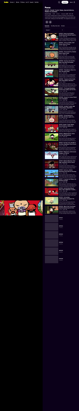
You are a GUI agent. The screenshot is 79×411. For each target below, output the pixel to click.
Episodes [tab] (47, 25)
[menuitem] (12, 2)
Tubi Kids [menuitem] (36, 2)
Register (65, 2)
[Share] (50, 22)
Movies (17, 2)
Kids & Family (48, 14)
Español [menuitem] (31, 2)
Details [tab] (63, 25)
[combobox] (54, 30)
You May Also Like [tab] (55, 25)
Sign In (71, 2)
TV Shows (22, 2)
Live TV (27, 2)
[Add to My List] (46, 22)
